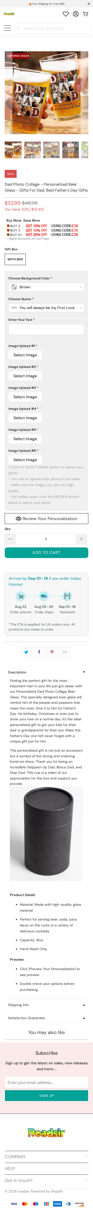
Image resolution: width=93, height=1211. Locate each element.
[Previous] (8, 92)
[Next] (85, 92)
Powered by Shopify (47, 1191)
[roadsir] (9, 13)
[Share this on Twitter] (26, 652)
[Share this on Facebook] (39, 652)
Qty (8, 529)
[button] (46, 278)
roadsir (23, 1191)
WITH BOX (15, 259)
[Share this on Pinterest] (52, 652)
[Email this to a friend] (65, 652)
